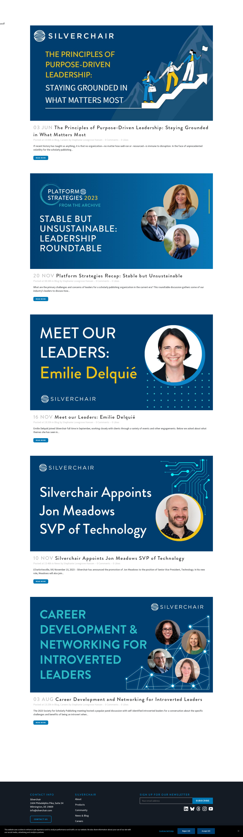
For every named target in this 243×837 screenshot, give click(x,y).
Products (80, 804)
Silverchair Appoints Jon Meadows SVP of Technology (120, 558)
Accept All (206, 831)
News (57, 563)
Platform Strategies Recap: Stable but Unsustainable (119, 275)
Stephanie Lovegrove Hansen (87, 139)
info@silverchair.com (41, 810)
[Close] (238, 831)
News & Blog (82, 815)
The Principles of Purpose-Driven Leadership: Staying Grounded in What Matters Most (121, 131)
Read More (41, 158)
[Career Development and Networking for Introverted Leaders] (121, 644)
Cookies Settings (166, 831)
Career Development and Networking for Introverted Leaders (128, 699)
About (78, 799)
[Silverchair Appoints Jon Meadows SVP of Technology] (121, 503)
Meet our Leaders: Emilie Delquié (95, 417)
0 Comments (111, 139)
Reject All (186, 831)
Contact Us (41, 819)
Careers (64, 139)
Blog (56, 139)
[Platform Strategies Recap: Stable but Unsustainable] (121, 221)
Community (81, 810)
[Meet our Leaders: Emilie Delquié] (121, 362)
